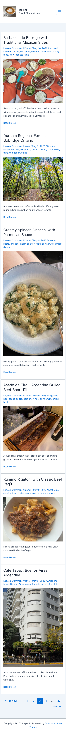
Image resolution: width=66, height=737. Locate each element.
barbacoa (25, 51)
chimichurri (45, 398)
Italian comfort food (30, 243)
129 (58, 700)
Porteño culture (40, 584)
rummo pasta (48, 493)
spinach (46, 243)
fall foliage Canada (20, 149)
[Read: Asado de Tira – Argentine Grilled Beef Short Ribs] (32, 428)
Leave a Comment (12, 48)
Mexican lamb (38, 51)
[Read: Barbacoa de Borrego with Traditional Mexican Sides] (32, 80)
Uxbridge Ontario (18, 152)
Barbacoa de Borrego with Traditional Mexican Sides (25, 40)
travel (27, 146)
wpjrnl (23, 9)
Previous (11, 700)
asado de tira (15, 398)
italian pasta (24, 493)
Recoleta (53, 584)
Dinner (27, 48)
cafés (28, 584)
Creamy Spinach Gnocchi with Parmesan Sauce (29, 232)
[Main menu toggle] (59, 11)
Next (57, 706)
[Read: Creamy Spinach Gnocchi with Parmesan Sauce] (32, 303)
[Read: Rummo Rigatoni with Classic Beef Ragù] (32, 519)
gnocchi (14, 243)
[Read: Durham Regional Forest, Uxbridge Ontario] (32, 178)
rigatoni (36, 493)
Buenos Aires (17, 584)
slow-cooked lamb (19, 54)
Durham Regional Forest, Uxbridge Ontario (24, 138)
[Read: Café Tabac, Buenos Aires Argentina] (32, 627)
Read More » (9, 123)
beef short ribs (31, 398)
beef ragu (53, 490)
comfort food (10, 493)
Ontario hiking (39, 149)
